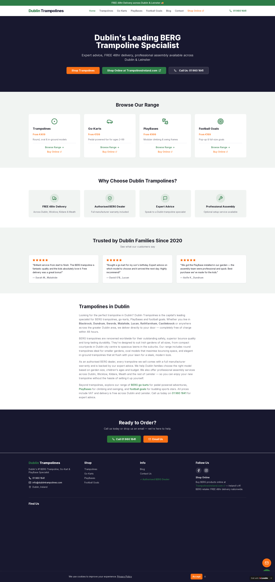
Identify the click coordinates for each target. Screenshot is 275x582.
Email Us (157, 439)
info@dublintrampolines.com (47, 482)
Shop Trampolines (83, 70)
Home (92, 10)
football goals (138, 389)
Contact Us (146, 473)
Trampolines (106, 10)
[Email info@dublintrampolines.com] (266, 562)
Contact (179, 10)
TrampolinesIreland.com (209, 485)
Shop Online (194, 10)
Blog (168, 10)
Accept (197, 576)
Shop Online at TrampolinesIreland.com (132, 70)
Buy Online (53, 151)
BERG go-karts (140, 384)
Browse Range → (54, 147)
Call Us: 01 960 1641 (191, 70)
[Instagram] (206, 470)
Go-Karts (122, 10)
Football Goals (154, 10)
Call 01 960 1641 (126, 439)
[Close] (205, 576)
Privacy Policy (124, 576)
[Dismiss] (271, 578)
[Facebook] (198, 470)
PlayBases (136, 10)
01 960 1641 (239, 10)
